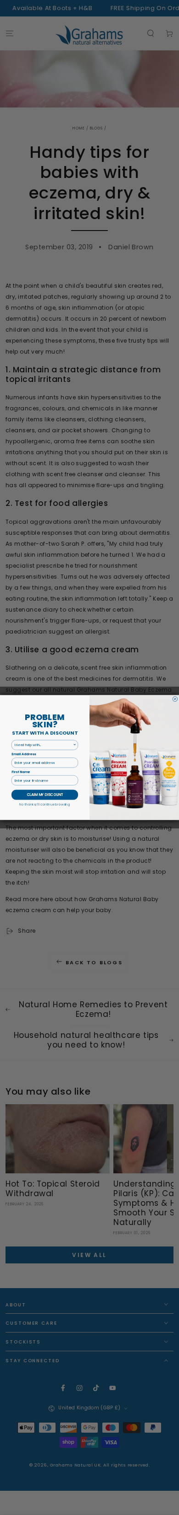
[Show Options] (75, 745)
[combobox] (44, 745)
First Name (20, 772)
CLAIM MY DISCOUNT (45, 794)
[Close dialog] (175, 699)
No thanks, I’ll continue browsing (44, 804)
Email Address (23, 754)
